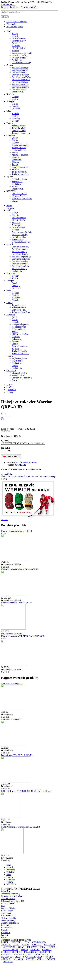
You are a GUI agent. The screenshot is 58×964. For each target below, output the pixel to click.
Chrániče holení (18, 48)
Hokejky (15, 36)
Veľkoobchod (7, 911)
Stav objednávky (8, 920)
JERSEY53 (32, 947)
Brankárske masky (20, 70)
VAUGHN (18, 959)
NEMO (24, 949)
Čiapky (15, 140)
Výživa (9, 356)
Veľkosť (5, 441)
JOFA (42, 947)
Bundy (15, 138)
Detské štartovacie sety (21, 62)
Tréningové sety (18, 126)
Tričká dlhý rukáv (19, 172)
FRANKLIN (49, 945)
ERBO (16, 945)
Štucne (15, 201)
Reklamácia (6, 925)
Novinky (10, 208)
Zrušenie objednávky (10, 923)
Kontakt (4, 930)
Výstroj (15, 99)
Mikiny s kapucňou (20, 155)
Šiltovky (15, 162)
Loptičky (16, 106)
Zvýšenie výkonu (19, 179)
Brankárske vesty (19, 72)
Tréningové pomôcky (21, 133)
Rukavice (16, 43)
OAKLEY (35, 949)
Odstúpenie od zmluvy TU (12, 901)
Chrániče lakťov (19, 41)
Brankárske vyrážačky (21, 77)
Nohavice (16, 45)
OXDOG (5, 952)
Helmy (15, 33)
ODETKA (46, 949)
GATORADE (9, 947)
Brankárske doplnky (20, 87)
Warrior (4, 937)
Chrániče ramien (19, 38)
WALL (40, 959)
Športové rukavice (19, 167)
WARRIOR (20, 465)
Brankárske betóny (20, 82)
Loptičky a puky (19, 130)
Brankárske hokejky (20, 67)
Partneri (4, 935)
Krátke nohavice (19, 150)
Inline (8, 290)
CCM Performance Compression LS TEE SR (20, 827)
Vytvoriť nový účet (29, 7)
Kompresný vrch (19, 147)
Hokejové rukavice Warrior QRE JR (16, 603)
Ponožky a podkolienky (22, 198)
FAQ (3, 906)
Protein (15, 186)
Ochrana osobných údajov (12, 896)
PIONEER (16, 952)
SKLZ (18, 957)
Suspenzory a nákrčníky (22, 53)
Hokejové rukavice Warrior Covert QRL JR (19, 569)
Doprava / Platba (8, 908)
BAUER (5, 942)
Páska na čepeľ (18, 196)
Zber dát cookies (8, 898)
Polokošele (16, 160)
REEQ (30, 954)
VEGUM (30, 959)
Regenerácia (17, 181)
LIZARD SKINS (19, 193)
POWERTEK (30, 952)
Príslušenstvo (17, 60)
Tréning (9, 302)
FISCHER (36, 945)
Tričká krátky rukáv (20, 174)
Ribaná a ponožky (19, 55)
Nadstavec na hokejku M (11, 683)
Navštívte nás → (8, 5)
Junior (33, 462)
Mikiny (15, 152)
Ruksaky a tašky (19, 58)
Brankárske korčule (20, 84)
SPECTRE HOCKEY (32, 957)
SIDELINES (6, 957)
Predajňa (4, 7)
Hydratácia (16, 184)
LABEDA (52, 947)
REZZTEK (11, 370)
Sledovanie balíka (8, 918)
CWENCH (6, 945)
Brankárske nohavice (21, 79)
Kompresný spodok (20, 145)
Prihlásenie (14, 7)
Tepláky (15, 169)
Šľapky (15, 164)
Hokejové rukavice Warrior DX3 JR (16, 531)
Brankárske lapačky (20, 75)
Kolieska (15, 116)
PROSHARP (44, 952)
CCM (27, 942)
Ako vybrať (6, 913)
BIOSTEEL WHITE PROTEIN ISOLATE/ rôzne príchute (26, 791)
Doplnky (15, 96)
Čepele (15, 104)
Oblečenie (10, 315)
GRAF (21, 947)
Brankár (9, 244)
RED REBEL (7, 954)
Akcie (9, 205)
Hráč (8, 210)
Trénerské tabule (19, 128)
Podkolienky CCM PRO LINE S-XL (17, 755)
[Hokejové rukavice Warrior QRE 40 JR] (6, 426)
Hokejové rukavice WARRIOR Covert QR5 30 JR (23, 636)
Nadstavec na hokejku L (11, 719)
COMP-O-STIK (39, 942)
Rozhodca (10, 273)
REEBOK (20, 954)
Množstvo (5, 448)
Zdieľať (4, 519)
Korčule (15, 50)
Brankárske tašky (19, 89)
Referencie (5, 932)
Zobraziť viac (7, 474)
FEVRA (25, 945)
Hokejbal (10, 281)
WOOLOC (8, 961)
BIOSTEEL (16, 942)
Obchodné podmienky (10, 894)
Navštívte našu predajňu (16, 21)
